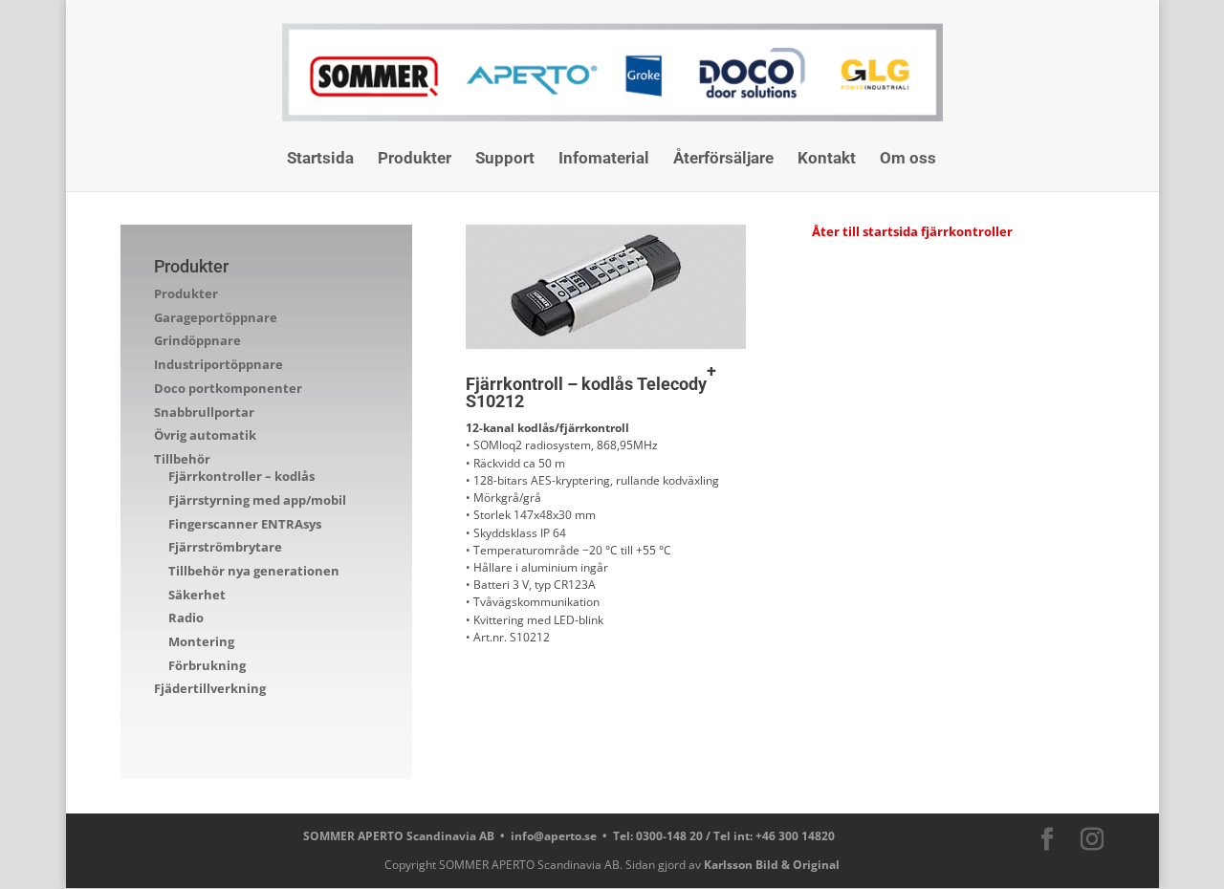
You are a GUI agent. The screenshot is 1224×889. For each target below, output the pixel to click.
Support (505, 159)
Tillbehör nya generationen (253, 570)
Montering (201, 641)
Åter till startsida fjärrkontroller (912, 231)
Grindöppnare (197, 340)
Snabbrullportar (204, 412)
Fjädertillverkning (210, 688)
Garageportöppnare (215, 317)
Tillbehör (182, 458)
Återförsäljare (723, 159)
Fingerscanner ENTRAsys (244, 523)
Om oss (908, 159)
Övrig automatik (205, 435)
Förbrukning (207, 665)
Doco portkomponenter (228, 388)
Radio (186, 617)
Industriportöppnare (218, 364)
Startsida (320, 159)
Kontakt (827, 159)
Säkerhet (197, 594)
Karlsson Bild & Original (772, 864)
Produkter (414, 159)
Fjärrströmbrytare (225, 546)
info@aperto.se (554, 836)
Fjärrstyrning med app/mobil (257, 500)
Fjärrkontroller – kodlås (241, 476)
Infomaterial (603, 159)
